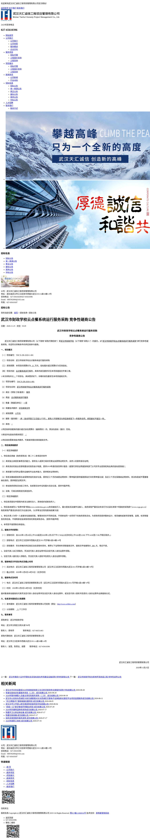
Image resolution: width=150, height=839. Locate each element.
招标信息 (9, 83)
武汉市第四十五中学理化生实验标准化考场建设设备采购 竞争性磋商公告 (39, 677)
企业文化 (14, 49)
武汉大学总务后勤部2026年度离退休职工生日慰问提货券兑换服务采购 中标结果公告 (41, 690)
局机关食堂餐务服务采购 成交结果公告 (22, 718)
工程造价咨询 (16, 58)
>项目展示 (10, 775)
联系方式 (14, 108)
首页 (16, 313)
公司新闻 (14, 78)
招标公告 (14, 86)
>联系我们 (10, 787)
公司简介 (9, 38)
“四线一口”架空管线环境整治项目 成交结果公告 (26, 707)
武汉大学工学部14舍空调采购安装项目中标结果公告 (27, 704)
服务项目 (9, 52)
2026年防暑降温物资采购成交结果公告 (22, 710)
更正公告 (14, 92)
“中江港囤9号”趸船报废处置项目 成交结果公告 (25, 701)
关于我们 (12, 8)
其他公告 (14, 97)
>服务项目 (10, 773)
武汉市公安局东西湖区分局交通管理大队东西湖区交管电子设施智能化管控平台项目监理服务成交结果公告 (50, 698)
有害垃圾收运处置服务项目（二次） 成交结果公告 (27, 693)
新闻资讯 (9, 75)
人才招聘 (9, 103)
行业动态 (14, 80)
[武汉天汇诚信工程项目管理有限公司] (30, 20)
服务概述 (14, 47)
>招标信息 (10, 781)
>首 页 (8, 767)
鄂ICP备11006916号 (78, 813)
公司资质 (14, 44)
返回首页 (4, 8)
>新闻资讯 (10, 778)
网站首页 (9, 35)
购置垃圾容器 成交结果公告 (17, 715)
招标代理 (14, 55)
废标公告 (14, 94)
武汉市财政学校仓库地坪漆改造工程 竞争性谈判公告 (99, 677)
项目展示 (9, 63)
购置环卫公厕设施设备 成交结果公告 (21, 712)
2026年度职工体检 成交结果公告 (19, 721)
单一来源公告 (16, 89)
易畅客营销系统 (102, 813)
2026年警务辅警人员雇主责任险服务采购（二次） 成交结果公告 (32, 696)
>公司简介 (10, 770)
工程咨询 (14, 61)
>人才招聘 (10, 784)
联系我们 (20, 8)
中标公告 (14, 100)
